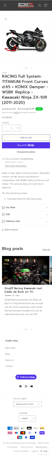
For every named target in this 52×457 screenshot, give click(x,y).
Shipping (16, 112)
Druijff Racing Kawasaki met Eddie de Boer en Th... (23, 289)
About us (9, 360)
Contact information (21, 451)
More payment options (26, 152)
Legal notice (36, 451)
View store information (15, 166)
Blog (7, 354)
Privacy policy (12, 447)
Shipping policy (41, 447)
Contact (9, 366)
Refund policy (43, 443)
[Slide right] (32, 68)
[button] (5, 5)
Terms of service (26, 447)
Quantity (5, 123)
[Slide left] (20, 68)
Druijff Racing (14, 443)
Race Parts (10, 348)
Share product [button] (11, 230)
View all (46, 249)
